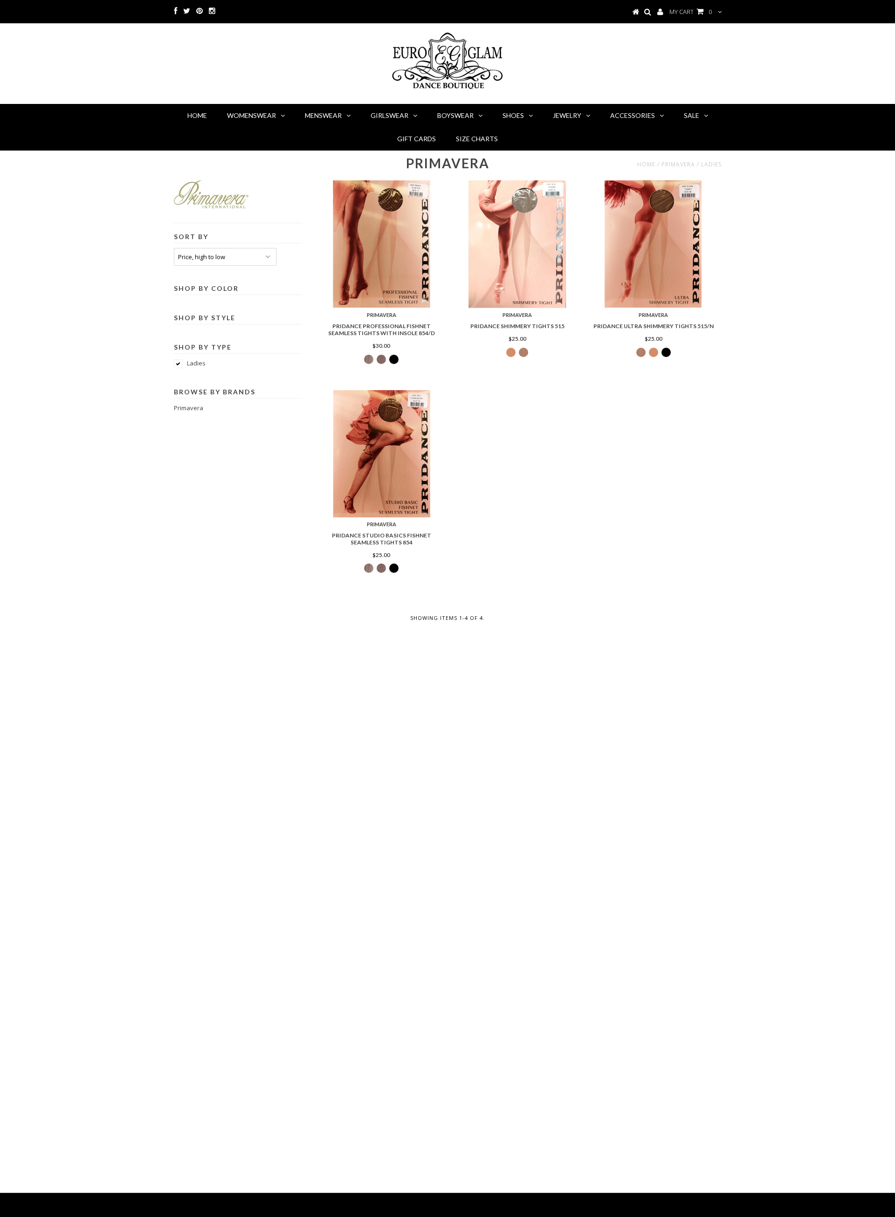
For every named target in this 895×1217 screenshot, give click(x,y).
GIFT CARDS (416, 139)
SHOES (513, 115)
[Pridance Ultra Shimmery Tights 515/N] (653, 244)
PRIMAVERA (678, 164)
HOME (197, 115)
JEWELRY (567, 115)
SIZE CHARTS (477, 139)
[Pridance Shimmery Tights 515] (517, 244)
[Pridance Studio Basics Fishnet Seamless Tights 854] (381, 453)
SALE (691, 115)
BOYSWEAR (455, 115)
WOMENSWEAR (251, 115)
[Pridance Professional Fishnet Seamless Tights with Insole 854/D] (381, 244)
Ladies (196, 363)
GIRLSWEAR (389, 115)
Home (646, 164)
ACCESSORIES (632, 115)
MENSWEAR (323, 115)
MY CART (690, 11)
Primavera (188, 408)
